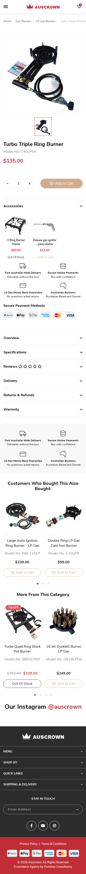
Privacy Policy (28, 844)
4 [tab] (51, 695)
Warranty (11, 409)
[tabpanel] (22, 540)
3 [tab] (48, 583)
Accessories (13, 206)
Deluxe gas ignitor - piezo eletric (44, 242)
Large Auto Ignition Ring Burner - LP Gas (22, 543)
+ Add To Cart (45, 257)
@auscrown (65, 707)
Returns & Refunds (19, 395)
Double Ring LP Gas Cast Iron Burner (64, 543)
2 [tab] (43, 583)
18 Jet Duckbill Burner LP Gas (64, 649)
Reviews (11, 366)
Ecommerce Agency (26, 867)
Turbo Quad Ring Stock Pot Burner (22, 649)
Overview (11, 338)
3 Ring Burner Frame (16, 242)
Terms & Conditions (53, 844)
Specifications (15, 352)
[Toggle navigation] (5, 6)
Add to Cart (64, 183)
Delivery (10, 380)
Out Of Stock (16, 257)
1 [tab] (38, 584)
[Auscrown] (43, 6)
